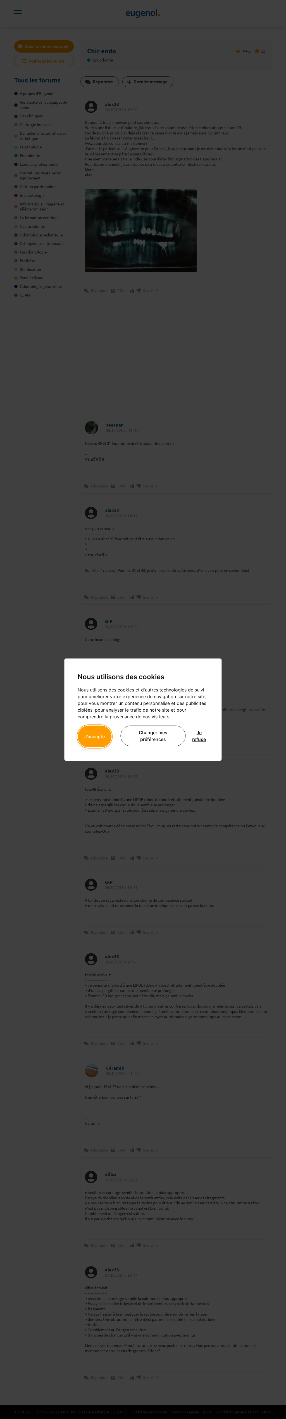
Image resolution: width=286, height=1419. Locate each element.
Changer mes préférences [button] (153, 736)
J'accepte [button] (94, 736)
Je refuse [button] (199, 736)
